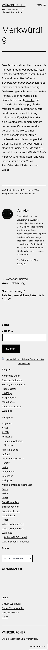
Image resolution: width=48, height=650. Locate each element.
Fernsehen (7, 436)
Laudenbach (8, 471)
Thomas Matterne (11, 406)
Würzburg (7, 533)
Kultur (5, 467)
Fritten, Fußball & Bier (13, 384)
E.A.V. (5, 617)
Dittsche (8, 445)
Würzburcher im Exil (13, 524)
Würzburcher (13, 5)
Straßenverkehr (10, 506)
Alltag (5, 427)
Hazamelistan (9, 389)
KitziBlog (7, 393)
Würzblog (7, 410)
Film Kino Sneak (10, 449)
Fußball (6, 454)
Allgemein (7, 423)
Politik (5, 493)
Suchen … (7, 330)
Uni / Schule (8, 515)
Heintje (29, 100)
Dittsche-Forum (10, 612)
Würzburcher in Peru (13, 528)
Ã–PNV (5, 432)
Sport (5, 497)
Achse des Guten (11, 375)
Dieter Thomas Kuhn (13, 608)
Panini (5, 489)
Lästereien (7, 476)
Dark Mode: (36, 646)
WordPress (31, 638)
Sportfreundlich (10, 502)
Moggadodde (9, 397)
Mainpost (7, 480)
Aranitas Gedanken (12, 380)
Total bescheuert (26, 193)
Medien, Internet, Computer (17, 484)
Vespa (5, 519)
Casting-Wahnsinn (13, 441)
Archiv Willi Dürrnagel (15, 537)
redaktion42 (8, 402)
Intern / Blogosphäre (13, 458)
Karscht (6, 463)
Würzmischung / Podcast (15, 541)
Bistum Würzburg (11, 604)
